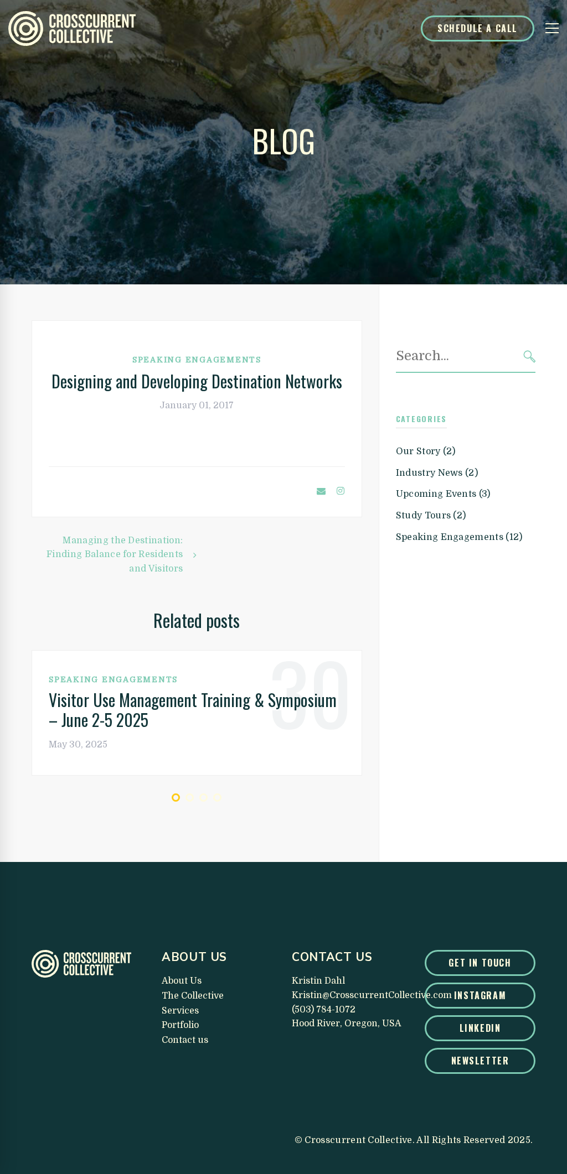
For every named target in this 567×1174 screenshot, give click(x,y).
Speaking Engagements (196, 359)
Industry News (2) (437, 473)
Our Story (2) (426, 451)
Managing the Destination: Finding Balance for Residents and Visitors (115, 555)
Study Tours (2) (431, 516)
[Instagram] (340, 491)
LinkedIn (480, 1028)
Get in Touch (480, 962)
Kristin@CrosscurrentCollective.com (372, 995)
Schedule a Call (477, 28)
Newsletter (480, 1060)
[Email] (321, 491)
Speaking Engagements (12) (459, 537)
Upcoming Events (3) (443, 494)
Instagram (480, 995)
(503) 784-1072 (323, 1010)
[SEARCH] (529, 356)
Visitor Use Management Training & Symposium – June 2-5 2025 (193, 710)
